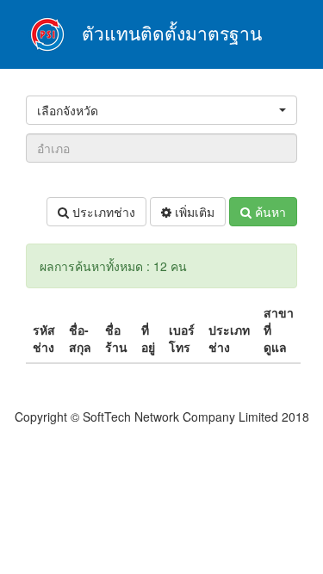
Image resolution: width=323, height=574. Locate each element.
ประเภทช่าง (102, 211)
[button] (161, 110)
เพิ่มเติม (192, 211)
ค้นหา (269, 211)
